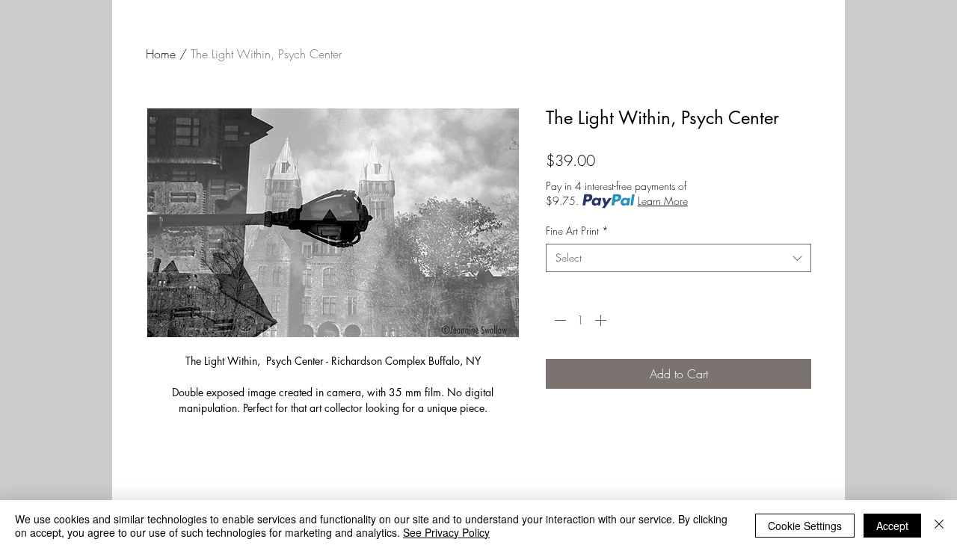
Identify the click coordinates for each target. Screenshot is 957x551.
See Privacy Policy (446, 532)
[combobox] (678, 258)
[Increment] (601, 320)
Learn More (663, 201)
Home (161, 54)
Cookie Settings (805, 525)
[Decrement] (558, 320)
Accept (892, 525)
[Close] (939, 525)
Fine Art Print (577, 231)
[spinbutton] (580, 320)
